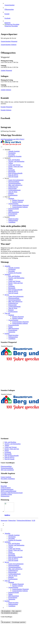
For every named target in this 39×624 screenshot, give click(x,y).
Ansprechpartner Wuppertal (9, 41)
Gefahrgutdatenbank (14, 190)
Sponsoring (11, 215)
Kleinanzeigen (5, 496)
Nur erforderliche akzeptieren (9, 613)
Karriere (7, 333)
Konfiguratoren (13, 195)
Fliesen (10, 168)
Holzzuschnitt (12, 188)
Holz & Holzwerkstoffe (15, 173)
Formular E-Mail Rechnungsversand (12, 493)
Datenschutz (12, 520)
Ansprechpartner (13, 203)
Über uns (7, 313)
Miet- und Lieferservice (15, 185)
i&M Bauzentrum (13, 212)
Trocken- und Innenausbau (16, 161)
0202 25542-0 (20, 139)
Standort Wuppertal (18, 200)
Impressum (4, 520)
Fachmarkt (11, 170)
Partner (10, 210)
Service (7, 295)
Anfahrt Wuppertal (6, 70)
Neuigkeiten (12, 153)
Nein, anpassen (16, 611)
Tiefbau (10, 163)
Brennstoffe (11, 171)
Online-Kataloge (6, 487)
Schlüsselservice (13, 187)
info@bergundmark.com (8, 139)
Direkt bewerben (13, 219)
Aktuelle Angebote (14, 151)
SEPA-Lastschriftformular (8, 491)
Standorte (11, 198)
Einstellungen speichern (18, 622)
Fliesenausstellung (13, 181)
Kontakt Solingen (6, 110)
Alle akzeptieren (6, 611)
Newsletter (11, 154)
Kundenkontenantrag (7, 489)
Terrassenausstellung (14, 183)
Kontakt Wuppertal (6, 107)
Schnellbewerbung (6, 494)
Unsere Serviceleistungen (15, 180)
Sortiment (7, 274)
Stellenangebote (13, 220)
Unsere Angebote (6, 477)
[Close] (1, 530)
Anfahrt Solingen (6, 90)
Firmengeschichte (13, 208)
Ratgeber (11, 193)
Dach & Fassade (13, 176)
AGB (33, 520)
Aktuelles (7, 266)
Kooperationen (12, 213)
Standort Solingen (17, 202)
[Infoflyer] (9, 511)
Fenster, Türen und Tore (15, 166)
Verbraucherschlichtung (24, 520)
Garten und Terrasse (14, 165)
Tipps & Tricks (12, 192)
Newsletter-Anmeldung (8, 478)
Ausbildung (11, 222)
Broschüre (4, 486)
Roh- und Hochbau (14, 159)
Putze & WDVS (13, 175)
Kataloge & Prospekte (14, 156)
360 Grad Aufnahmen (7, 470)
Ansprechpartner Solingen (8, 44)
